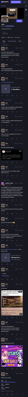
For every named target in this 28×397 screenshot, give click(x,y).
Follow (19, 21)
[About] (26, 15)
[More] (22, 60)
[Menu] (14, 21)
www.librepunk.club (9, 26)
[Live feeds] (26, 10)
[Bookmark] (17, 60)
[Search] (26, 6)
